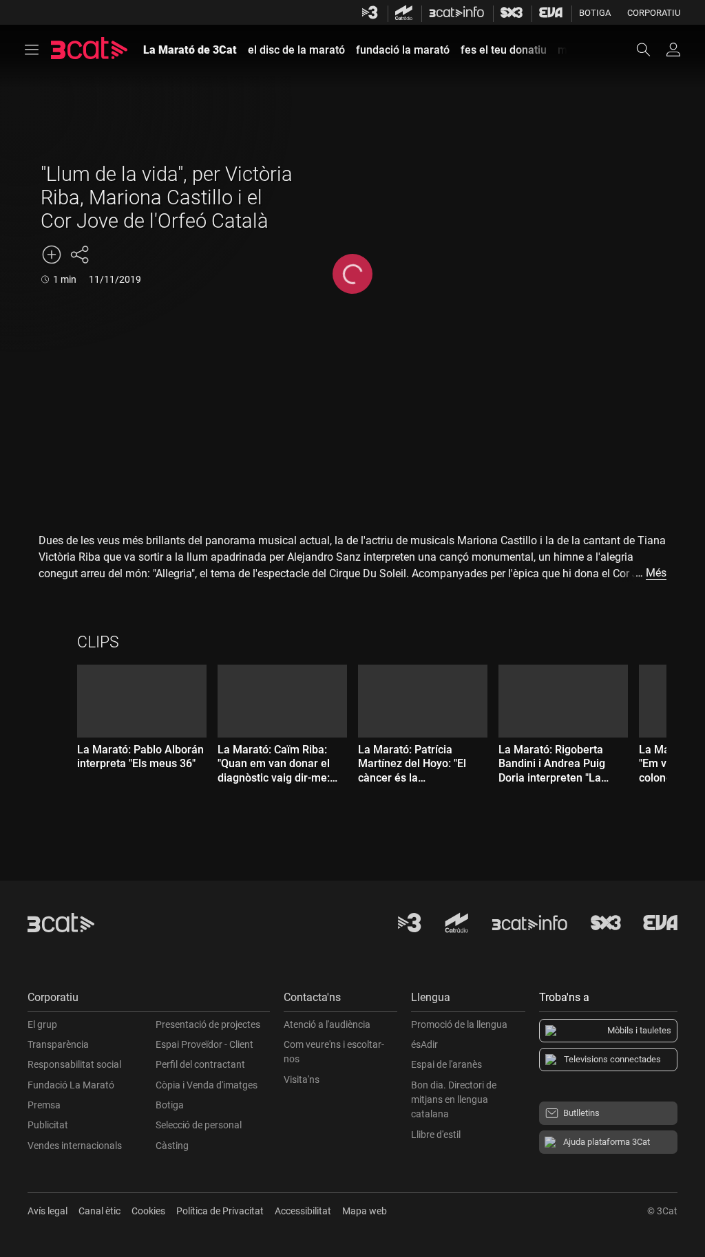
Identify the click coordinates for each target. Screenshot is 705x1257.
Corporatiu (653, 13)
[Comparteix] (79, 255)
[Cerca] (650, 49)
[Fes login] (673, 49)
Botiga (595, 13)
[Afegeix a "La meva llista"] (52, 255)
